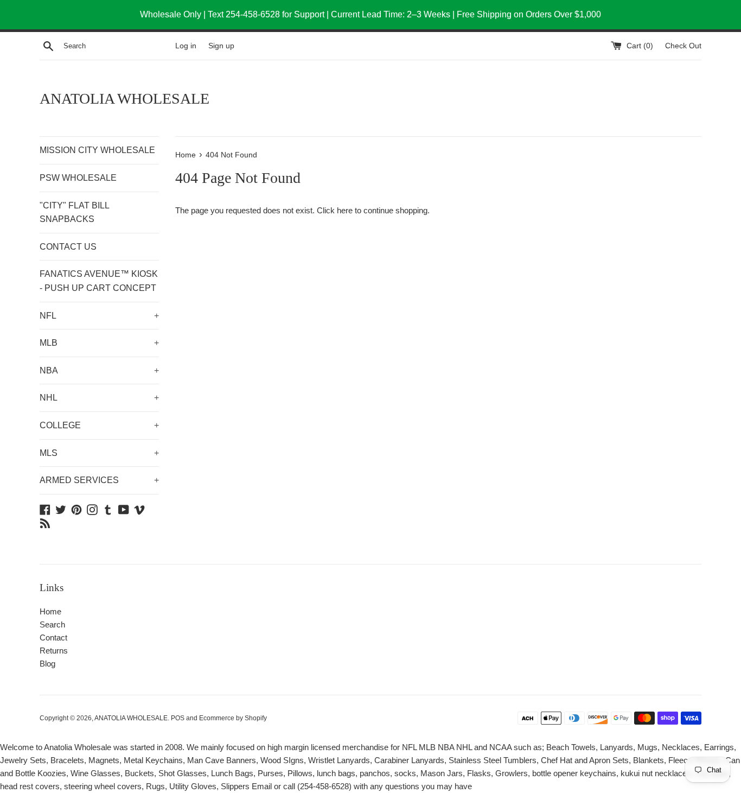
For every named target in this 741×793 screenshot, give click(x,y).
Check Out (683, 46)
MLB (99, 342)
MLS (99, 453)
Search (52, 624)
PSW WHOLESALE (78, 177)
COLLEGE (99, 425)
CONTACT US (68, 246)
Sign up (221, 46)
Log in (185, 46)
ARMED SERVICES (99, 480)
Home (50, 611)
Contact (53, 637)
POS (177, 718)
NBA (99, 370)
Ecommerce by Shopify (233, 718)
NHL (99, 397)
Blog (47, 663)
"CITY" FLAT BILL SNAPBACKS (74, 212)
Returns (54, 650)
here (345, 210)
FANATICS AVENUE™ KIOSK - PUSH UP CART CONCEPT (99, 281)
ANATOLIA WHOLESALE (124, 98)
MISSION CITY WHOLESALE (97, 150)
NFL (99, 315)
